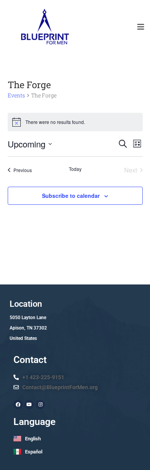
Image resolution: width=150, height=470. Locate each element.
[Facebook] (18, 404)
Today (75, 169)
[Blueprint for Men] (44, 26)
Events (16, 95)
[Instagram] (40, 404)
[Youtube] (29, 404)
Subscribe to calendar (71, 195)
